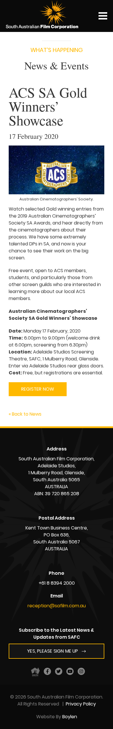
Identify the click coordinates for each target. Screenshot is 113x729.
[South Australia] (35, 671)
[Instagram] (81, 671)
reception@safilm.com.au (57, 605)
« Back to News (25, 414)
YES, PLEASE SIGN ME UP (52, 651)
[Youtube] (70, 671)
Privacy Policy (81, 704)
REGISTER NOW (37, 389)
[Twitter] (58, 671)
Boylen (69, 716)
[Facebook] (47, 671)
